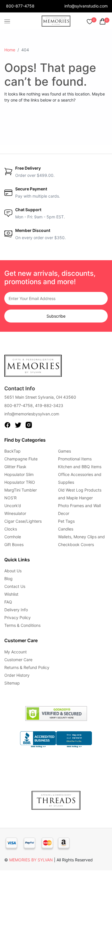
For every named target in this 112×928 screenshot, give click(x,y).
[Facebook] (7, 424)
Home (9, 49)
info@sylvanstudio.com (86, 5)
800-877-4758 (20, 5)
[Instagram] (29, 424)
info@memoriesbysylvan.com (31, 413)
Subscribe (56, 316)
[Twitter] (18, 424)
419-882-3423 (49, 405)
